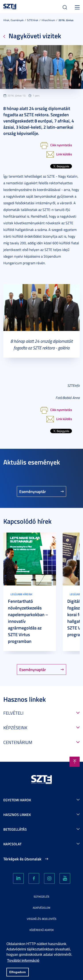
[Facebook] (34, 878)
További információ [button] (23, 960)
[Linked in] (18, 878)
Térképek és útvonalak (22, 859)
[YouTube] (65, 878)
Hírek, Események (13, 20)
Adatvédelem (41, 908)
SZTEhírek (32, 20)
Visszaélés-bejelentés (41, 919)
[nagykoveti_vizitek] (41, 307)
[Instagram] (49, 878)
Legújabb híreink (21, 594)
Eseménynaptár (32, 491)
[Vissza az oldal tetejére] (74, 762)
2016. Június (65, 20)
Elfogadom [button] (17, 972)
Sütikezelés (41, 896)
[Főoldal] (9, 5)
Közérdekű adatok (41, 930)
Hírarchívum (48, 20)
